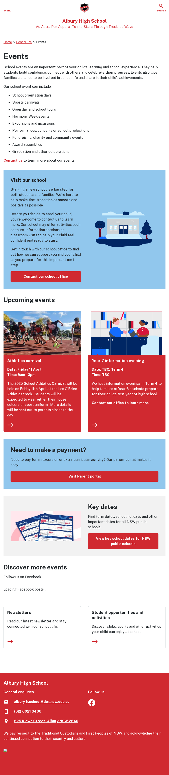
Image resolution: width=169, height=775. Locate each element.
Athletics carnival (24, 360)
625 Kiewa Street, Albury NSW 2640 (46, 721)
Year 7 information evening (118, 360)
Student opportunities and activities (117, 615)
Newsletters (19, 612)
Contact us (13, 160)
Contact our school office (46, 276)
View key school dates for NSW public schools (123, 541)
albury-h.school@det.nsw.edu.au (41, 702)
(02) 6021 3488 (27, 711)
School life (24, 42)
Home (8, 42)
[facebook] (91, 705)
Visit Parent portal (84, 476)
